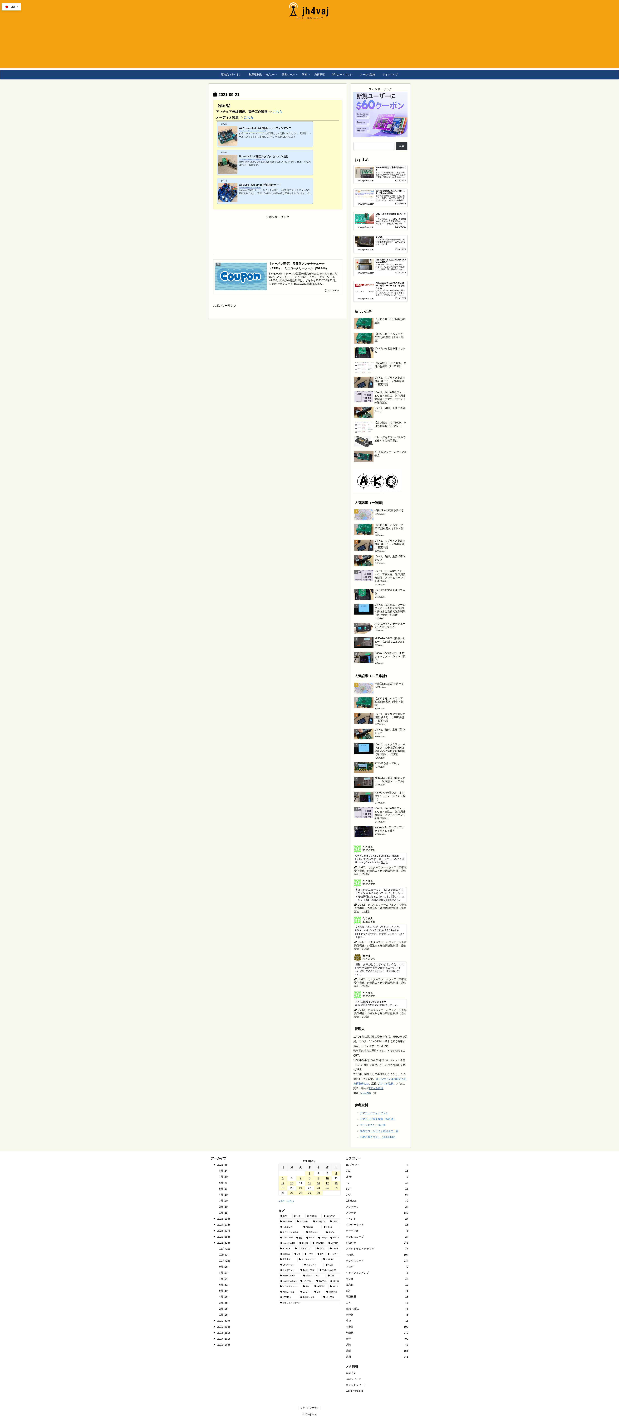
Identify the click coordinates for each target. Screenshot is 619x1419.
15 (309, 1228)
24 (327, 1233)
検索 (401, 146)
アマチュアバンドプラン (374, 1158)
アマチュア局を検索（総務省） (378, 1164)
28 (300, 1238)
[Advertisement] (309, 45)
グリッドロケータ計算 (373, 1170)
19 (282, 1233)
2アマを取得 (386, 1129)
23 (318, 1233)
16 (318, 1228)
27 (291, 1238)
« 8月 (281, 1246)
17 (327, 1228)
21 (300, 1233)
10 (327, 1223)
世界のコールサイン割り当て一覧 (379, 1176)
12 (282, 1228)
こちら (277, 111)
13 (291, 1228)
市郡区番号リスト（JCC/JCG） (378, 1182)
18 (336, 1228)
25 (336, 1233)
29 (309, 1238)
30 (318, 1238)
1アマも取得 (376, 1133)
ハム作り (366, 1138)
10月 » (290, 1246)
